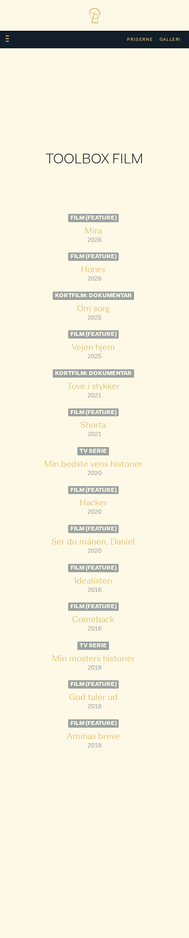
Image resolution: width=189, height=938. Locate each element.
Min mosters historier (93, 659)
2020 (94, 473)
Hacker (93, 503)
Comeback (93, 620)
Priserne (140, 40)
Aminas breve (93, 736)
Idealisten (93, 581)
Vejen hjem (93, 347)
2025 (94, 318)
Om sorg (93, 309)
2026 (94, 240)
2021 (94, 396)
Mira (93, 231)
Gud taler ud (93, 697)
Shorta (93, 425)
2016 (94, 590)
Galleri (170, 40)
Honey (93, 270)
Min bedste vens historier (93, 464)
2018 (94, 668)
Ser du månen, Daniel (93, 542)
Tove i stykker (93, 386)
